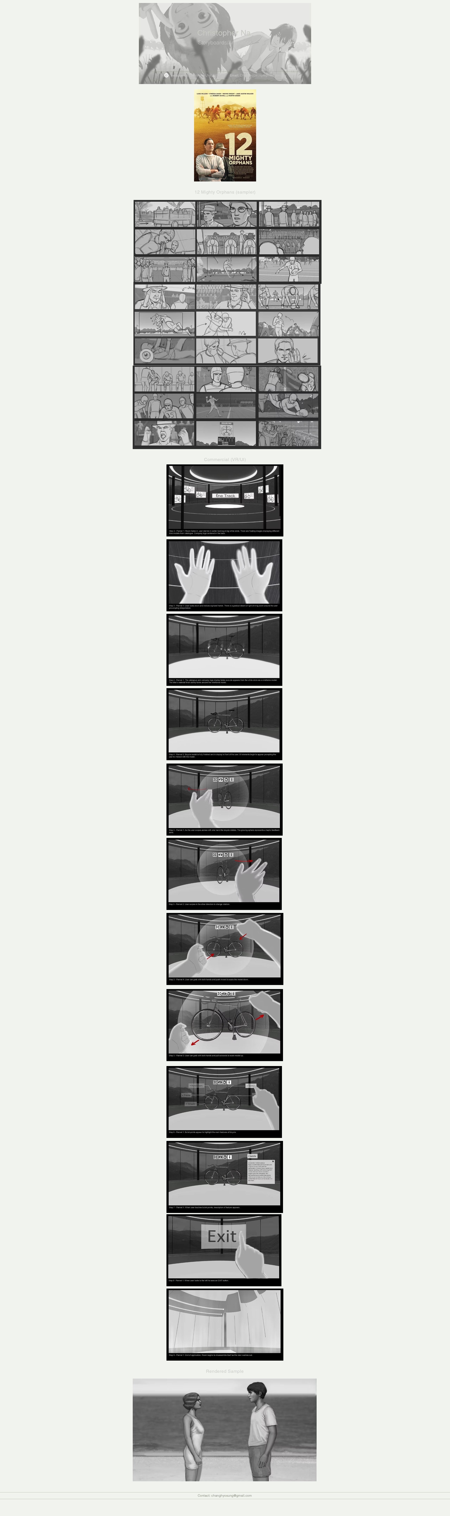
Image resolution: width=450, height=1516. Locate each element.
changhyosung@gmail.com (231, 1495)
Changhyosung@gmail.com (260, 75)
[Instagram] (166, 75)
